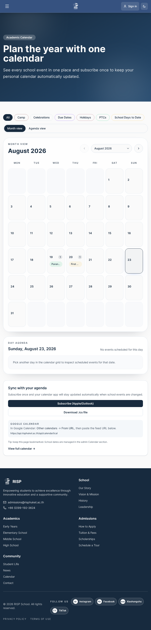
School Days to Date (128, 117)
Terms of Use (40, 618)
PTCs (102, 117)
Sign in (132, 6)
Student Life (11, 564)
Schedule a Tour (89, 545)
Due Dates (65, 117)
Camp (21, 117)
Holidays (85, 117)
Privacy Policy (14, 618)
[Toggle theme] (144, 6)
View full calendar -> (21, 448)
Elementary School (15, 532)
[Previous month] (84, 148)
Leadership (86, 506)
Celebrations (41, 117)
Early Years (10, 526)
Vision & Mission (89, 494)
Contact (8, 583)
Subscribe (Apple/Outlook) (75, 403)
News (6, 570)
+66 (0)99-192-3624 (21, 507)
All (7, 117)
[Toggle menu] (7, 6)
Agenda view (37, 128)
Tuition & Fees (87, 532)
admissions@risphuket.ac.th (26, 502)
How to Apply (87, 526)
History (83, 500)
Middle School (12, 539)
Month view (14, 128)
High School (10, 545)
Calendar (9, 576)
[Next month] (138, 148)
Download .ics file (75, 412)
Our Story (85, 488)
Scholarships (87, 539)
